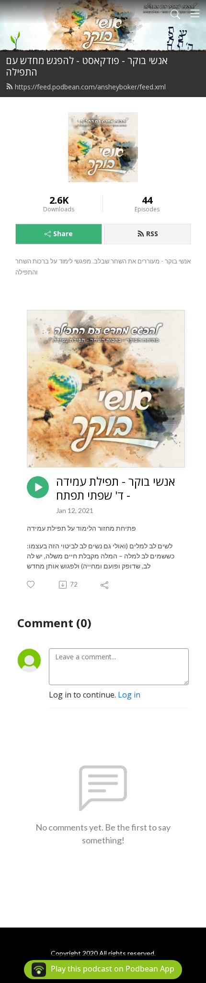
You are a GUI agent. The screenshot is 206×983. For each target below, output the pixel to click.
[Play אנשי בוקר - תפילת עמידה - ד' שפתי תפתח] (38, 487)
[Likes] (31, 584)
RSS (152, 233)
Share (63, 233)
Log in (129, 694)
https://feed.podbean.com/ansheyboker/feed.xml (90, 86)
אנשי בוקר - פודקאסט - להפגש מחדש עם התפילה (87, 66)
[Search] (175, 13)
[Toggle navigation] (195, 13)
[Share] (105, 584)
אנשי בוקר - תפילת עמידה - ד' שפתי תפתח (115, 488)
